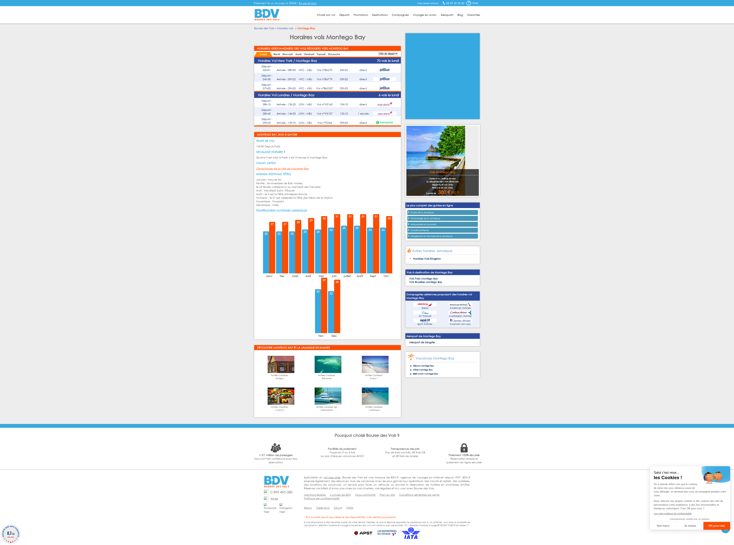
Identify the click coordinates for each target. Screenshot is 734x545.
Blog (460, 15)
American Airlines (460, 308)
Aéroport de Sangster (422, 342)
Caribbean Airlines (460, 316)
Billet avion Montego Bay (425, 373)
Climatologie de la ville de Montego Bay (282, 168)
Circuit (338, 507)
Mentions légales (315, 495)
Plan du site (387, 495)
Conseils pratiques (419, 230)
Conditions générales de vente (419, 495)
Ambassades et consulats (423, 224)
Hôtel (349, 507)
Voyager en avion (425, 15)
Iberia (424, 308)
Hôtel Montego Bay (423, 369)
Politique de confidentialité (321, 498)
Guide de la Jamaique (422, 212)
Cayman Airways (460, 324)
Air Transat (425, 316)
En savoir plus (307, 3)
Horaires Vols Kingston (427, 258)
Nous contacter (365, 495)
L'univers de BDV (340, 495)
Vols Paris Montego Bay (423, 278)
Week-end (323, 507)
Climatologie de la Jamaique (425, 218)
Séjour (308, 507)
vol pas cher (332, 477)
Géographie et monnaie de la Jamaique (431, 236)
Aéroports (447, 15)
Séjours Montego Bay (423, 365)
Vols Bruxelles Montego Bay (425, 282)
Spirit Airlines (424, 324)
